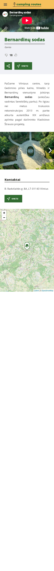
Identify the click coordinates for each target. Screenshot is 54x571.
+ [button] (4, 213)
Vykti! (24, 66)
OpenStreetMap (47, 290)
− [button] (4, 217)
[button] (50, 150)
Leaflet (36, 290)
